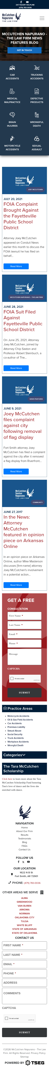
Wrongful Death (15, 745)
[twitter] (23, 862)
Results (24, 834)
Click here (7, 779)
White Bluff (24, 925)
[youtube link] (27, 1)
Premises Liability (16, 727)
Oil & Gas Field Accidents (20, 719)
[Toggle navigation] (42, 18)
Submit (24, 692)
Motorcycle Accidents (18, 716)
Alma (24, 898)
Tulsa (24, 921)
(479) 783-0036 (32, 882)
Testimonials (24, 838)
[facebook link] (21, 1)
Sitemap (24, 1056)
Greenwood (24, 901)
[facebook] (18, 862)
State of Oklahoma (24, 932)
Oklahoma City (24, 917)
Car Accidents (14, 723)
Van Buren (24, 905)
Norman (24, 913)
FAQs (24, 845)
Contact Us (24, 849)
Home (24, 827)
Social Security (14, 734)
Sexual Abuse (14, 730)
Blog (24, 842)
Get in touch (24, 50)
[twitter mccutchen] (24, 1)
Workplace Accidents (18, 741)
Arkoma (24, 909)
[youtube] (28, 862)
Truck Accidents (15, 738)
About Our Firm (24, 831)
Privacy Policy (38, 1053)
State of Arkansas (24, 929)
